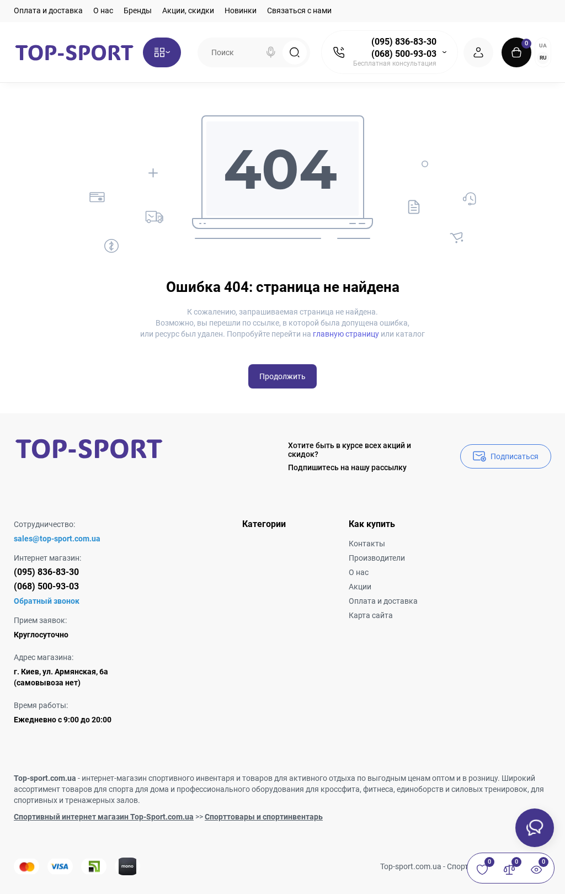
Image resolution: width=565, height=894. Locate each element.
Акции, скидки (188, 10)
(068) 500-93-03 (403, 54)
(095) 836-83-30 (403, 41)
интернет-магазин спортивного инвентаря (158, 778)
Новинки (241, 10)
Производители (377, 558)
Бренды (138, 10)
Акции (360, 586)
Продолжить (282, 376)
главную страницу (346, 333)
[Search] (271, 52)
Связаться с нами (299, 10)
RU (543, 58)
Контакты (367, 543)
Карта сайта (371, 615)
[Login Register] (478, 52)
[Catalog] (162, 52)
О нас (103, 10)
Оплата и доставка (48, 10)
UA (543, 45)
